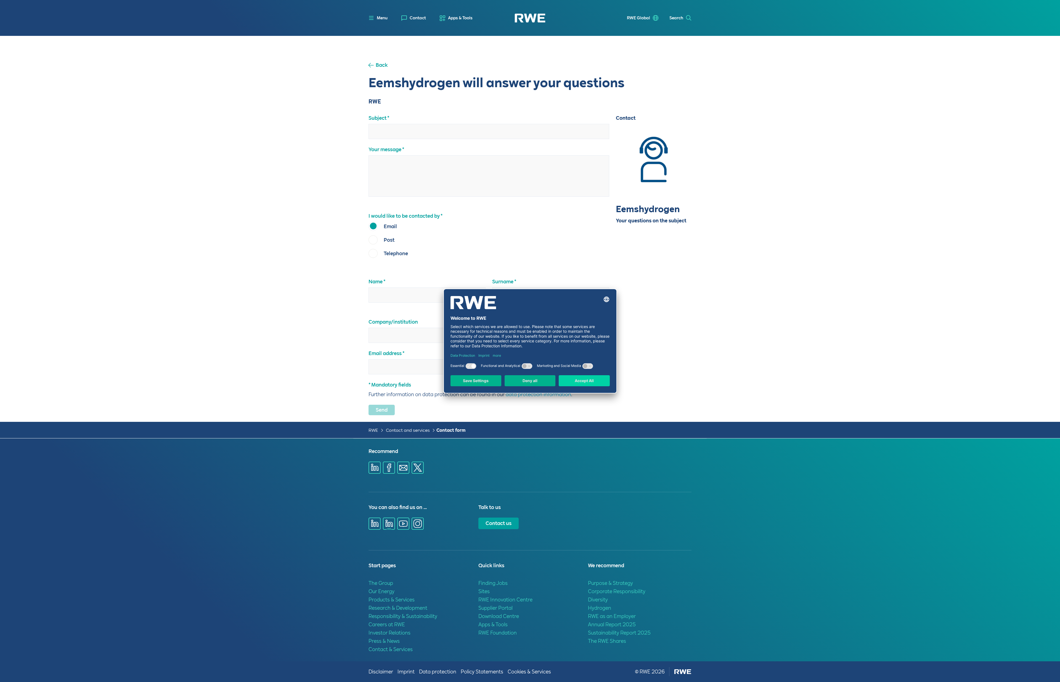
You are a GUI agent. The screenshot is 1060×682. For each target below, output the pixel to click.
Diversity (598, 600)
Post (389, 240)
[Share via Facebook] (389, 468)
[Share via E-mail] (403, 468)
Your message (385, 149)
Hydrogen (599, 608)
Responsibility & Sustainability (403, 616)
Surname (502, 281)
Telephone (396, 253)
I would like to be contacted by (404, 216)
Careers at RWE (387, 624)
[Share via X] (418, 468)
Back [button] (382, 65)
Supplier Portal (495, 608)
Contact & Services (391, 649)
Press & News (384, 641)
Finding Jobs (493, 583)
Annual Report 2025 (612, 624)
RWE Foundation (497, 633)
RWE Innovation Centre (505, 600)
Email (390, 226)
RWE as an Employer (612, 616)
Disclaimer (381, 672)
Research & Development (398, 608)
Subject (377, 118)
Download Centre (498, 616)
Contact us (499, 523)
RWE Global (638, 17)
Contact (418, 17)
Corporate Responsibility (616, 591)
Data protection (437, 672)
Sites (484, 591)
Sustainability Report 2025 (619, 633)
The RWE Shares (607, 641)
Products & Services (392, 600)
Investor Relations (389, 633)
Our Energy (381, 591)
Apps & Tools (460, 17)
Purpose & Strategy (610, 583)
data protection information (538, 394)
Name (376, 281)
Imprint (406, 672)
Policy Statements (482, 672)
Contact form (450, 430)
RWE (373, 430)
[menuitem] (413, 18)
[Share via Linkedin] (375, 468)
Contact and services (408, 430)
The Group (381, 583)
